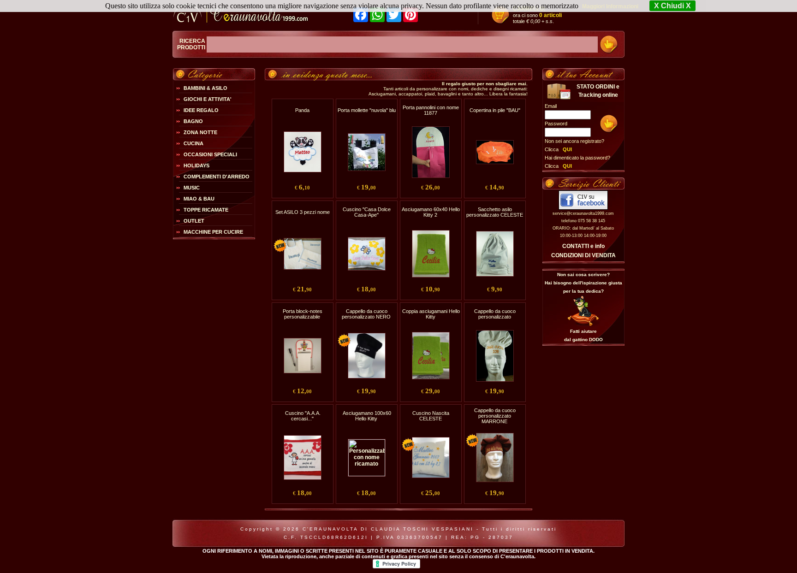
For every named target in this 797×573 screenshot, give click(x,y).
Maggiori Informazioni (610, 6)
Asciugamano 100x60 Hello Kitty (367, 415)
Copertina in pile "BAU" (495, 110)
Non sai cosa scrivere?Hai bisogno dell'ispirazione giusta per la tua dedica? (583, 283)
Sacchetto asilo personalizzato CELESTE (494, 212)
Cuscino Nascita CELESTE (430, 415)
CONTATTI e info (583, 246)
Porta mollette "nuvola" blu (367, 110)
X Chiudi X (672, 6)
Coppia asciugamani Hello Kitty (431, 313)
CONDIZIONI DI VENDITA (583, 255)
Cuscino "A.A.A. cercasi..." (303, 415)
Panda (302, 110)
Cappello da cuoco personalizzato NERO (366, 313)
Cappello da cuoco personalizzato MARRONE (495, 416)
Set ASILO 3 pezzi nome (302, 212)
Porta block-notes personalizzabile (302, 313)
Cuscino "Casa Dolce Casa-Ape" (367, 212)
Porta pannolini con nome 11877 (431, 110)
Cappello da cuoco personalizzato (495, 313)
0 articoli (550, 15)
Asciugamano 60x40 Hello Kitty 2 (431, 212)
